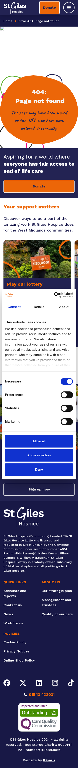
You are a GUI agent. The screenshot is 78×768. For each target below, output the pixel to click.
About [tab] (64, 307)
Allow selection (39, 455)
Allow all (39, 441)
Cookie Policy (14, 642)
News (8, 614)
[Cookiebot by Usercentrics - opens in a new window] (55, 295)
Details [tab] (39, 307)
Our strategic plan (57, 591)
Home (7, 21)
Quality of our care (57, 614)
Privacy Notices (16, 651)
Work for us (13, 623)
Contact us (12, 605)
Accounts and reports (14, 593)
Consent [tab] (14, 307)
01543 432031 (42, 694)
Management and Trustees (56, 602)
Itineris (49, 760)
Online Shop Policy (19, 660)
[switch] (67, 394)
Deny (39, 469)
